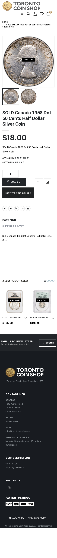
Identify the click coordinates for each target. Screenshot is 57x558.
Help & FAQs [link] (11, 464)
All (16, 162)
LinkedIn (16, 208)
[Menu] (22, 14)
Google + (22, 208)
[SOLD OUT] (22, 297)
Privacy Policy (16, 518)
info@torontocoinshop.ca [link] (18, 431)
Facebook (4, 208)
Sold (21, 162)
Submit (50, 342)
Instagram (9, 488)
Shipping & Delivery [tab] (13, 226)
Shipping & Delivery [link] (14, 467)
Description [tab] (9, 220)
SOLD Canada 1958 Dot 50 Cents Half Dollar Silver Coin (26, 118)
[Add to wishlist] (39, 182)
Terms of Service (37, 518)
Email (28, 208)
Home (5, 22)
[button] (44, 281)
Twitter (10, 208)
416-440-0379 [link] (12, 421)
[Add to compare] (47, 182)
